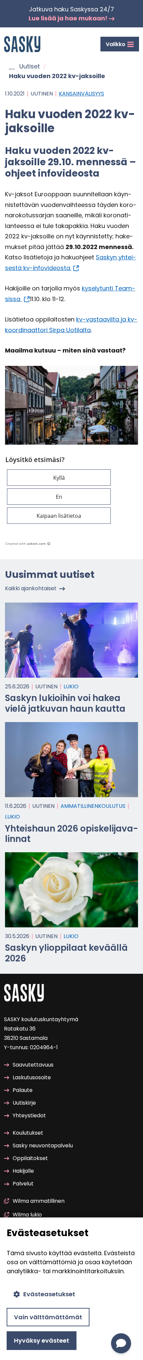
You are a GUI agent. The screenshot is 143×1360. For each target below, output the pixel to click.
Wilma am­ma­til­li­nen (39, 1201)
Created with (25, 543)
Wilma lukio (27, 1214)
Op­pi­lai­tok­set (30, 1158)
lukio (71, 686)
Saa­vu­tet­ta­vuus (33, 1065)
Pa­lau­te (23, 1090)
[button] (59, 477)
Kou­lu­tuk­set (28, 1133)
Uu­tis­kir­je (24, 1103)
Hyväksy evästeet (41, 1340)
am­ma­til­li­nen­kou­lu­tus (93, 806)
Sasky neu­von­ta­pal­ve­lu (43, 1145)
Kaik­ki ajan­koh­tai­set (31, 588)
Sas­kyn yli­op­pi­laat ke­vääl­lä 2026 (66, 953)
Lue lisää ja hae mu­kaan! (69, 18)
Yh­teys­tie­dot (29, 1115)
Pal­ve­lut (23, 1183)
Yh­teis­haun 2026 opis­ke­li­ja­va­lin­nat (71, 834)
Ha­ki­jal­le (23, 1171)
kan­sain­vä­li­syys (81, 93)
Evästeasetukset (49, 1294)
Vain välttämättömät (48, 1317)
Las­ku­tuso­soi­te (32, 1077)
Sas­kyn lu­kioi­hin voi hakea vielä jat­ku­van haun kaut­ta (65, 703)
